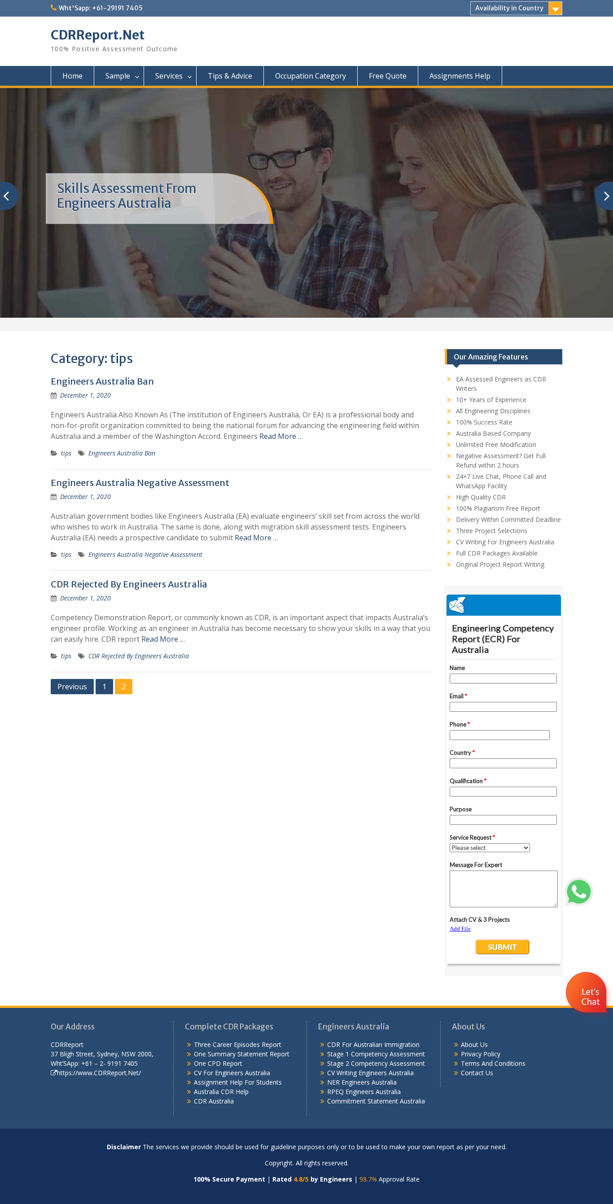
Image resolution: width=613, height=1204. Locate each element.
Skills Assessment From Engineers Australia (127, 196)
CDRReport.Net (97, 35)
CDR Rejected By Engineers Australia (129, 584)
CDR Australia (214, 1101)
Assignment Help (218, 1082)
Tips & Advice (230, 76)
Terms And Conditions (493, 1063)
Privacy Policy (480, 1054)
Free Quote (388, 76)
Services (169, 76)
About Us (474, 1044)
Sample (117, 76)
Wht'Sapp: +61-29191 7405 (101, 8)
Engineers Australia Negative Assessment (140, 482)
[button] (587, 1019)
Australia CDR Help (221, 1091)
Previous (72, 687)
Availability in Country (509, 8)
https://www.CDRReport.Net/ (99, 1072)
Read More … (281, 436)
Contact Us (477, 1072)
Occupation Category (310, 76)
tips (66, 453)
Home (72, 76)
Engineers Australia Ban (102, 381)
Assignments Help (459, 76)
